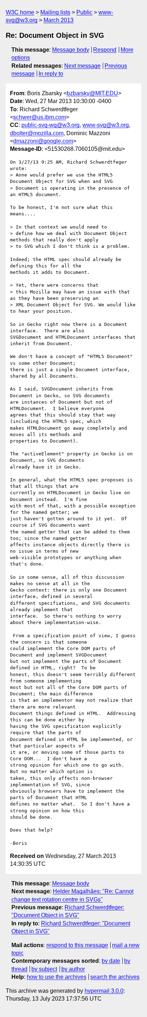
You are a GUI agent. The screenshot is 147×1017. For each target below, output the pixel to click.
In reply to (51, 74)
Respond (104, 50)
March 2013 (59, 20)
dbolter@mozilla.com (37, 133)
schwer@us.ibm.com (39, 117)
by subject (44, 969)
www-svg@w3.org (105, 125)
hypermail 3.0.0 (104, 991)
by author (73, 969)
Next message (82, 66)
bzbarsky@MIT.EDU (92, 93)
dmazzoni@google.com (43, 141)
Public (84, 12)
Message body (70, 50)
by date (111, 961)
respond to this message (77, 945)
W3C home (20, 12)
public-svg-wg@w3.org (50, 125)
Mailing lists (55, 12)
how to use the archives (56, 977)
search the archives (115, 977)
